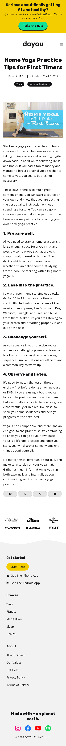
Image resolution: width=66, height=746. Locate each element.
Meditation (14, 619)
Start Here (17, 567)
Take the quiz (33, 26)
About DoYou (15, 655)
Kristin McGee (19, 76)
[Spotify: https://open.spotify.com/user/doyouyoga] (48, 728)
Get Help (12, 670)
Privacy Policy (15, 677)
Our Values (13, 662)
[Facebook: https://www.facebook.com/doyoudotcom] (28, 728)
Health (11, 634)
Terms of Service (18, 685)
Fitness (11, 611)
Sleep (10, 626)
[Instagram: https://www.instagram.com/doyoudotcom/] (17, 728)
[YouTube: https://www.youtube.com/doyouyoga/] (38, 728)
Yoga (19, 84)
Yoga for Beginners (40, 84)
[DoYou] (33, 44)
